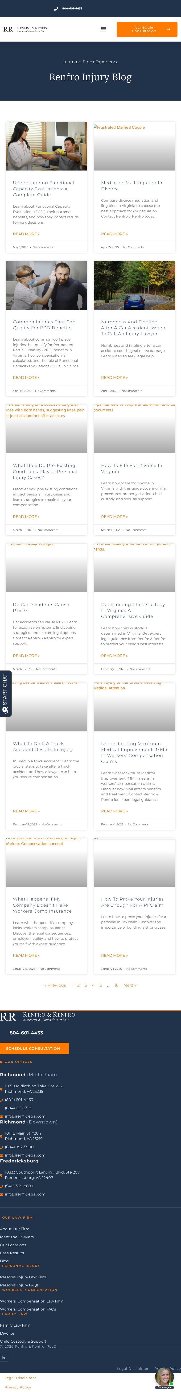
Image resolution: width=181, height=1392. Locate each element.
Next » (129, 985)
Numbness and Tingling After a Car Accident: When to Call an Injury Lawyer (133, 327)
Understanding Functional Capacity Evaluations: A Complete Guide (43, 188)
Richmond (28, 1074)
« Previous (55, 985)
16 (117, 985)
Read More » (26, 234)
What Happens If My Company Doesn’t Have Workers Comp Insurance (42, 905)
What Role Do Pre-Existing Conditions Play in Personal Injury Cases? (45, 471)
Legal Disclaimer (20, 1378)
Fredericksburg (19, 1161)
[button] (103, 29)
